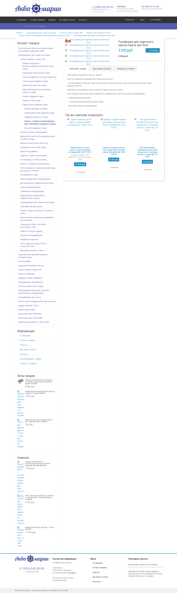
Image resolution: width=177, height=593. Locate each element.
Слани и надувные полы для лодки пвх (39, 77)
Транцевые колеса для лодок (33, 147)
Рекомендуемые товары (30, 359)
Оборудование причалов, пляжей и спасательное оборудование (33, 291)
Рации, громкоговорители (29, 269)
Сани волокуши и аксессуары (31, 286)
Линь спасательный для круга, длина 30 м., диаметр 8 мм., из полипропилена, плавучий (39, 497)
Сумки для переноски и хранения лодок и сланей (36, 90)
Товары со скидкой (28, 363)
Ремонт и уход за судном (31, 231)
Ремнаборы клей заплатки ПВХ (36, 73)
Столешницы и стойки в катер (33, 159)
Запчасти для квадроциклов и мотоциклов (37, 301)
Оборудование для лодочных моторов (37, 202)
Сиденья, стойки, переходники (33, 155)
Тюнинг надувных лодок (32, 96)
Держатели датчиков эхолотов (34, 143)
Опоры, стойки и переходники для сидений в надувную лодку (44, 35)
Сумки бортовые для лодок (34, 85)
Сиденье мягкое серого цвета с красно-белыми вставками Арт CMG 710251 (80, 149)
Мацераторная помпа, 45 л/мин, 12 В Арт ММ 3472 (39, 528)
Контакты (83, 20)
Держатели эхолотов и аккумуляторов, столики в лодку (37, 137)
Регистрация (156, 20)
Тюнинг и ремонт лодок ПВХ (71, 33)
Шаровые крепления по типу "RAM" (34, 322)
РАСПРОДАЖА (24, 261)
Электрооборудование (30, 187)
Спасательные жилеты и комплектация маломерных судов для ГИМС (35, 49)
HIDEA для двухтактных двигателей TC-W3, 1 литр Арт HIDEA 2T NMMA (39, 421)
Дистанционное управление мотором (37, 183)
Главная (19, 33)
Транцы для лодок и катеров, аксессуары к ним (33, 225)
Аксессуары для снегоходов (30, 318)
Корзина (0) (129, 20)
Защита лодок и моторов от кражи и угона (36, 211)
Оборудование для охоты (29, 297)
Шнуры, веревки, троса (28, 305)
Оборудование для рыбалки (30, 282)
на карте (135, 11)
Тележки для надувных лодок (35, 81)
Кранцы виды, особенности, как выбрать (143, 565)
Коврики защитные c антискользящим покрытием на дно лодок (38, 66)
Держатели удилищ (28, 151)
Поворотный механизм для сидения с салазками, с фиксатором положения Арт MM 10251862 (38, 382)
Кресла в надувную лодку (35, 128)
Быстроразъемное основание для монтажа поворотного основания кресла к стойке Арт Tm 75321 (147, 152)
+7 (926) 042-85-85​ (102, 7)
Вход (142, 20)
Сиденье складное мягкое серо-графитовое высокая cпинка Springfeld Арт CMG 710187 (114, 151)
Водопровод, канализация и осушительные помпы (32, 196)
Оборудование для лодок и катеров (41, 33)
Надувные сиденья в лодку (36, 117)
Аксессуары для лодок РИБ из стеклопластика (33, 244)
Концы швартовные (27, 309)
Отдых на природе (26, 274)
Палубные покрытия (29, 239)
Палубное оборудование (31, 235)
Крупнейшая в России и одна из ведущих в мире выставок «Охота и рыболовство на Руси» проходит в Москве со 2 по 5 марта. (145, 573)
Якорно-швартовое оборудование (35, 179)
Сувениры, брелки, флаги (31, 206)
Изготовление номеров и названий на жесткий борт (37, 218)
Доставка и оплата (67, 20)
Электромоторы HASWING (29, 313)
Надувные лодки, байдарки (30, 278)
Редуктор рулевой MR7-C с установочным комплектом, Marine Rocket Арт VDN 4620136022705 (37, 463)
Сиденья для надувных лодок (98, 33)
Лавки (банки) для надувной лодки (39, 113)
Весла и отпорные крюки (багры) (34, 164)
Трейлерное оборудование (32, 191)
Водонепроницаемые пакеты (31, 265)
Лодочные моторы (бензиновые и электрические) (33, 255)
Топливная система (29, 174)
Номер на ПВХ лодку (31, 100)
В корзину (153, 50)
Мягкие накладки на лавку (35, 108)
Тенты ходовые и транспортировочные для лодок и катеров (37, 169)
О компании (22, 20)
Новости (51, 20)
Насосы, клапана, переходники (33, 132)
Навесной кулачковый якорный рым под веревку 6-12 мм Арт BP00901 (40, 392)
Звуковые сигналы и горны (32, 250)
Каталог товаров (37, 20)
